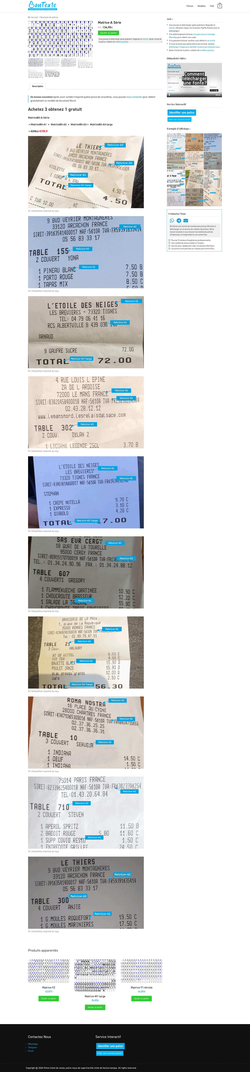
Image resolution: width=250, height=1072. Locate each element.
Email (31, 1050)
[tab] (38, 86)
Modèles (202, 6)
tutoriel (145, 39)
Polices (189, 6)
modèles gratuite (121, 42)
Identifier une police (181, 113)
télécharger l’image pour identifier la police (186, 47)
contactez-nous (213, 47)
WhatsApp (33, 1043)
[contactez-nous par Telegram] (178, 220)
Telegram (32, 1047)
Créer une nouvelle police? (179, 119)
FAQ (212, 6)
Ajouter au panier (108, 32)
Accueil (34, 17)
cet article (211, 40)
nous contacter (134, 97)
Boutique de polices (49, 17)
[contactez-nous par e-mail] (185, 220)
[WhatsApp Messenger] (171, 220)
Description (37, 86)
